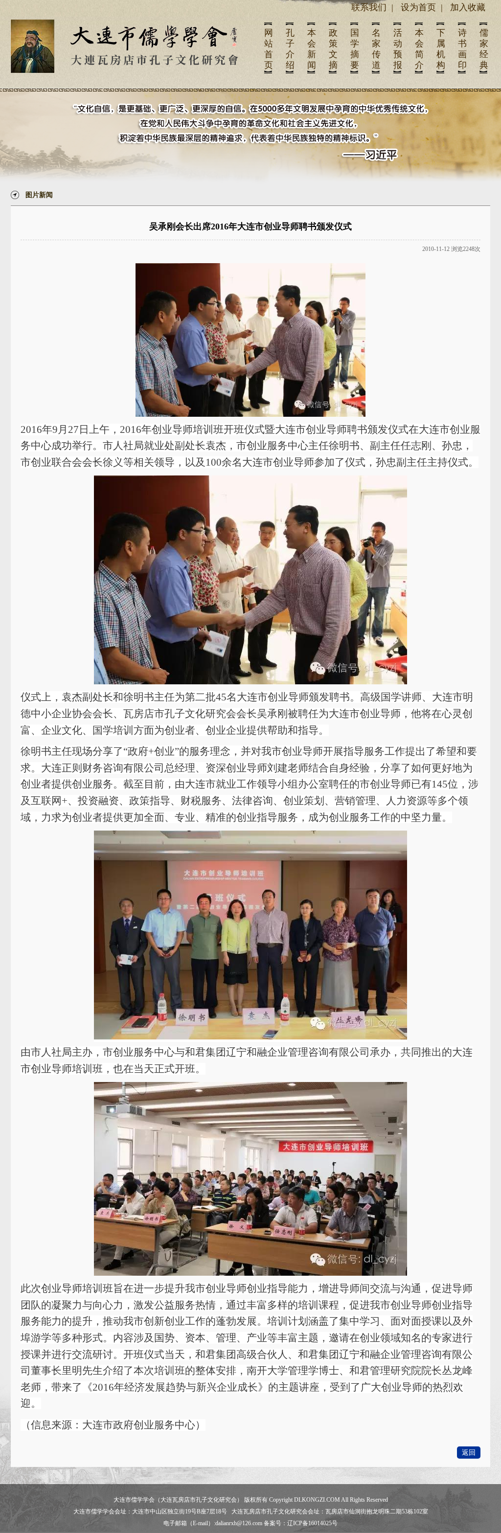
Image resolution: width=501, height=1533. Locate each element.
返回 (469, 1452)
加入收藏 (467, 7)
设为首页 (418, 7)
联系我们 (369, 7)
